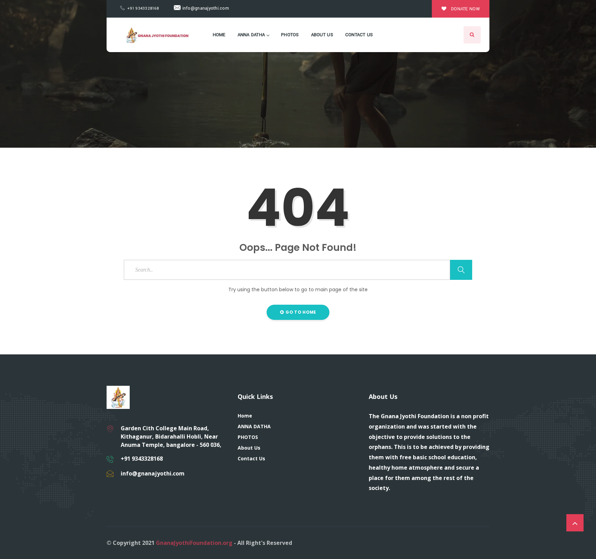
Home (219, 35)
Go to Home (300, 312)
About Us (322, 35)
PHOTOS (290, 35)
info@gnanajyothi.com (205, 8)
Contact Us (359, 35)
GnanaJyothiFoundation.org (194, 543)
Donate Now (465, 9)
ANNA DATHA (251, 35)
